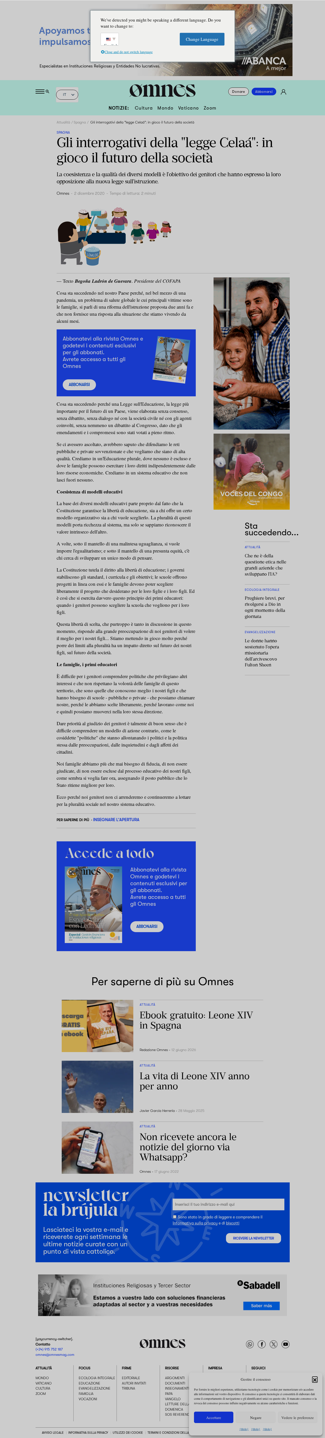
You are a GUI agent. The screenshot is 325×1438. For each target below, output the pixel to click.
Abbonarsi (264, 92)
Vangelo (173, 1399)
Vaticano (188, 108)
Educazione (89, 1383)
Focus (84, 1368)
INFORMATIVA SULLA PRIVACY (88, 1432)
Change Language (202, 39)
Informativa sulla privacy (195, 1223)
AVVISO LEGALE (53, 1432)
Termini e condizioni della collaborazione (182, 1432)
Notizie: (119, 108)
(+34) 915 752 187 (49, 1349)
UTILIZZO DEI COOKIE (128, 1432)
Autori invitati (134, 1383)
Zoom (210, 108)
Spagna (80, 122)
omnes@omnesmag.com (55, 1354)
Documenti (175, 1383)
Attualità (63, 122)
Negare (256, 1417)
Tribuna (128, 1388)
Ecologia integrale (97, 1378)
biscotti (232, 1223)
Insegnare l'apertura (116, 819)
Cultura (144, 108)
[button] (314, 1379)
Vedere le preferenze (297, 1417)
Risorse (172, 1368)
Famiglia (86, 1394)
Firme (127, 1368)
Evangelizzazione (94, 1388)
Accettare (213, 1417)
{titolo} (244, 1429)
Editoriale (131, 1378)
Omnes (63, 193)
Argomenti (175, 1378)
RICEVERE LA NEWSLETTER (253, 1238)
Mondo (165, 108)
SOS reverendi (178, 1414)
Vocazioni (88, 1399)
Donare (238, 92)
